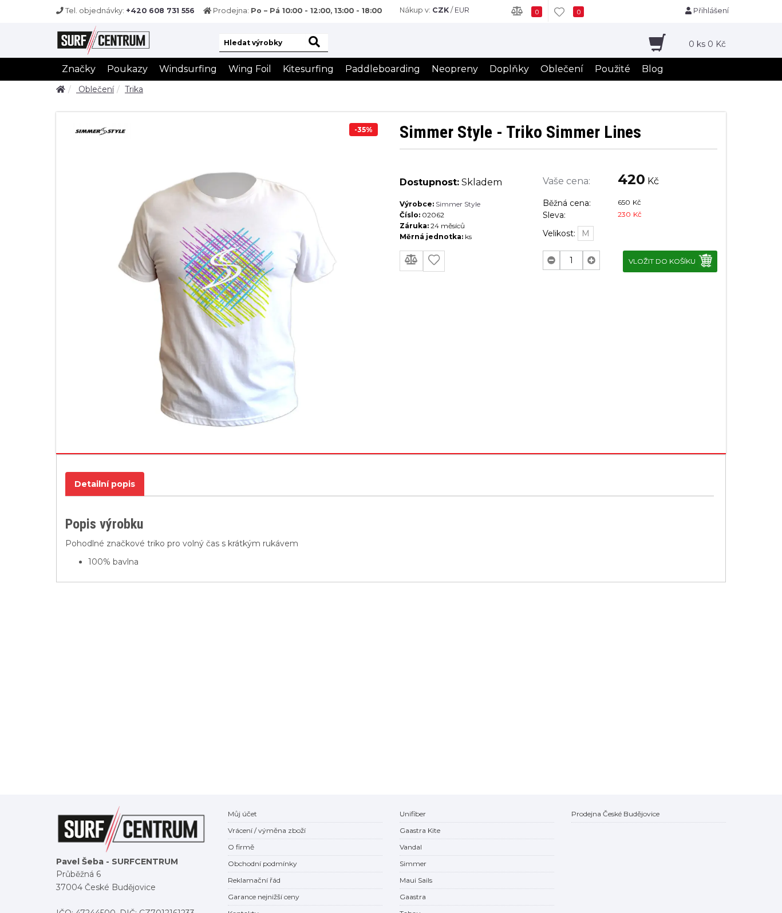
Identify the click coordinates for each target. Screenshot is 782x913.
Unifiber (413, 813)
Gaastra (413, 896)
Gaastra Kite (420, 830)
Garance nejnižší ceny (263, 896)
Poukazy (127, 68)
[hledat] (316, 42)
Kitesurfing (308, 68)
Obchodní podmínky (262, 863)
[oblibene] (434, 261)
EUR (462, 10)
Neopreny (455, 68)
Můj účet (242, 813)
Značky (79, 68)
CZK (440, 10)
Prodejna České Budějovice (615, 813)
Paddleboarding (382, 68)
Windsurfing (188, 68)
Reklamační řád (254, 880)
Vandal (411, 847)
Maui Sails (416, 880)
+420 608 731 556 (160, 10)
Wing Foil (249, 68)
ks (707, 44)
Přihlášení (710, 10)
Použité (612, 68)
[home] (60, 89)
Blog (652, 68)
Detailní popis (104, 484)
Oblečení (561, 68)
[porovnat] (411, 261)
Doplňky (509, 68)
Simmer (413, 863)
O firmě (241, 847)
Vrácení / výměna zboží (267, 830)
